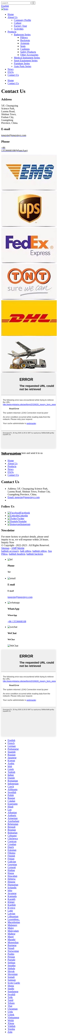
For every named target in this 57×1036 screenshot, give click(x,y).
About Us (12, 17)
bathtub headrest (17, 554)
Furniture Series (22, 63)
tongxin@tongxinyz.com (20, 597)
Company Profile (22, 20)
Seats (22, 46)
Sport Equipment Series (26, 60)
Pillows (24, 37)
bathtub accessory (10, 551)
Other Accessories (29, 54)
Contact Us (13, 75)
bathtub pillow (39, 551)
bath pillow (25, 551)
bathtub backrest (34, 554)
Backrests (25, 40)
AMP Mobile (17, 548)
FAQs (11, 72)
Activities (18, 28)
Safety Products (28, 52)
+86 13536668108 (17, 621)
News (10, 69)
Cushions (25, 49)
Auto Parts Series (22, 66)
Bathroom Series (22, 34)
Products (12, 31)
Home (11, 14)
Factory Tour (20, 26)
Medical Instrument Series (27, 57)
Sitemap (5, 548)
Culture (17, 23)
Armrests (24, 43)
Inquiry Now (7, 542)
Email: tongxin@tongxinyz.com (24, 497)
